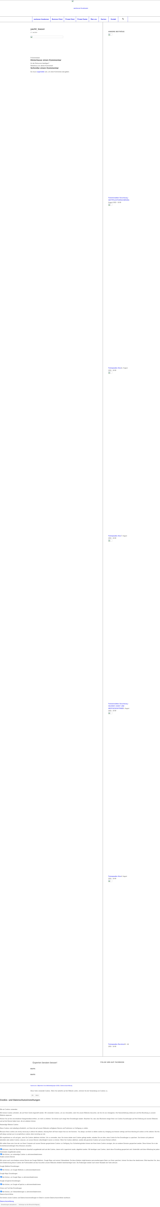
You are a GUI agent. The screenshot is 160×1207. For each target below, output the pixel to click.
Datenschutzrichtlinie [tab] (6, 1194)
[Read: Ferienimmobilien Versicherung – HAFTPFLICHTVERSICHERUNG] (110, 35)
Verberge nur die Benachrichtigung (29, 1204)
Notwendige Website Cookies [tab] (9, 1124)
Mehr (37, 1095)
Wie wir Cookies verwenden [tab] (8, 1109)
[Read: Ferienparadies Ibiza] (110, 205)
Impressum (33, 1085)
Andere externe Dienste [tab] (7, 1157)
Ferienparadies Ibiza (114, 368)
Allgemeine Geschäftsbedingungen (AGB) (48, 1085)
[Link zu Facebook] (128, 8)
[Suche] (123, 19)
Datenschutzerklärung (66, 1085)
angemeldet (40, 72)
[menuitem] (41, 19)
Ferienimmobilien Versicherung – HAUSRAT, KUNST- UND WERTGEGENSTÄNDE (118, 706)
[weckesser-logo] (80, 8)
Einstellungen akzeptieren (9, 1204)
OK (32, 1095)
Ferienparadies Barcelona (116, 1044)
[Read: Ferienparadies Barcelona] (110, 881)
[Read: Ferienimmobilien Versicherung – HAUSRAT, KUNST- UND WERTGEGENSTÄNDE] (110, 541)
